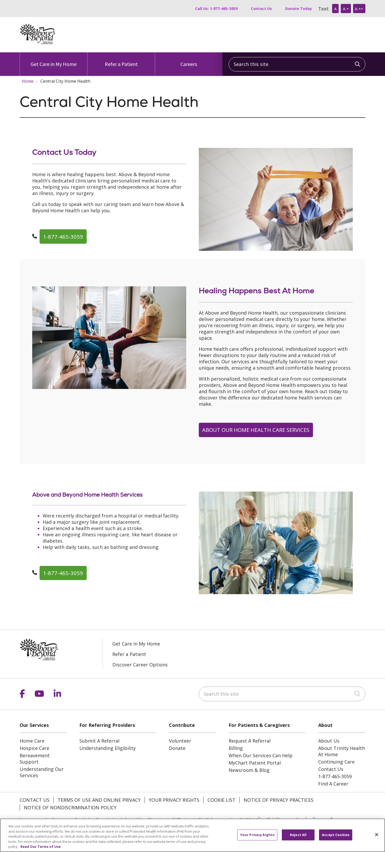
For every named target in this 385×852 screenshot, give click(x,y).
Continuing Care (336, 762)
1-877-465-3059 (63, 236)
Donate (177, 748)
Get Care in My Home (53, 64)
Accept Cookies (335, 834)
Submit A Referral (99, 741)
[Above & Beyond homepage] (38, 43)
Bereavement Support (35, 758)
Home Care (32, 741)
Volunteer (180, 741)
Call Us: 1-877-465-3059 (216, 8)
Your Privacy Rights (174, 800)
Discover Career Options (140, 664)
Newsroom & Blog (249, 770)
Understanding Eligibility (107, 748)
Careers (188, 64)
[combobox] (297, 64)
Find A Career (333, 784)
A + (346, 8)
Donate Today (298, 8)
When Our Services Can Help (261, 755)
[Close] (376, 834)
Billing (236, 748)
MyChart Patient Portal (255, 763)
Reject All (298, 834)
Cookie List (221, 800)
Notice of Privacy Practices (279, 800)
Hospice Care (34, 748)
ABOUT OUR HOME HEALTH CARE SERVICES (255, 429)
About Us (328, 741)
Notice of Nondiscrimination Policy (70, 807)
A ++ (359, 8)
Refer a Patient (121, 64)
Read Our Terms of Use (40, 846)
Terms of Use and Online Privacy (99, 800)
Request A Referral (250, 741)
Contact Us (261, 8)
